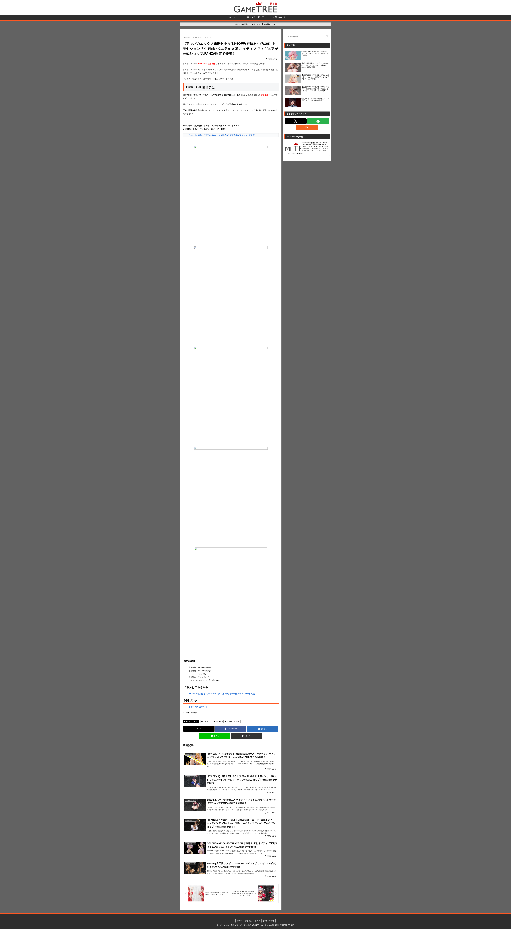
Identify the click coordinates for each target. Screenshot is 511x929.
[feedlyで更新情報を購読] (318, 121)
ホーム (239, 921)
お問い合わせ (268, 921)
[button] (246, 736)
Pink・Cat (219, 721)
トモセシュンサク (233, 721)
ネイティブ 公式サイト (198, 707)
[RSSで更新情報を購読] (307, 127)
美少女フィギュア (192, 721)
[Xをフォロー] (296, 121)
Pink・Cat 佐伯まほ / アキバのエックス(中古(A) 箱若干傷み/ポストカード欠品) (222, 135)
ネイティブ (207, 721)
